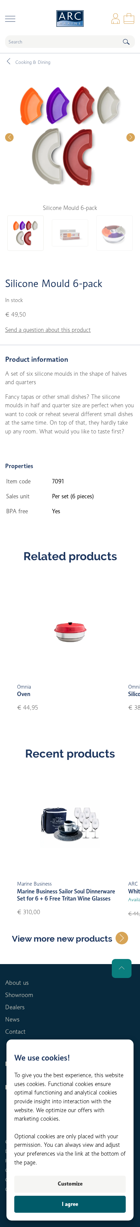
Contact (15, 1031)
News (12, 1019)
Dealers (14, 1007)
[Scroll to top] (122, 968)
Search (126, 41)
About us (17, 982)
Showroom (19, 994)
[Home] (70, 18)
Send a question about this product (48, 329)
